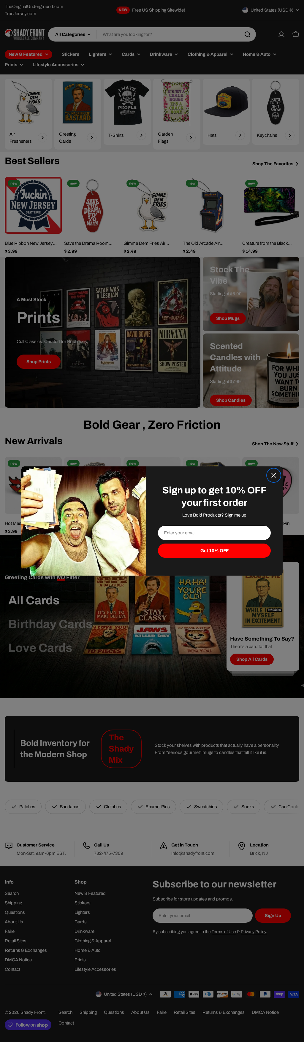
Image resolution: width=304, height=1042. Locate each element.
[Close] (274, 475)
